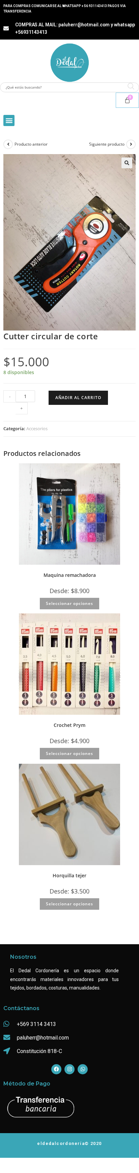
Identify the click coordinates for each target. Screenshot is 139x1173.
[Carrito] (127, 100)
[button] (9, 120)
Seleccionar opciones (69, 603)
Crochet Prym (69, 725)
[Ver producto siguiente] (131, 144)
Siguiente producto (106, 144)
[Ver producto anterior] (8, 144)
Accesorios (37, 428)
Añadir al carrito (78, 397)
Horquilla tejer (69, 875)
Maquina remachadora (70, 575)
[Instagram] (69, 1069)
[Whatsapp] (83, 1069)
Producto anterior (31, 144)
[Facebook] (56, 1069)
